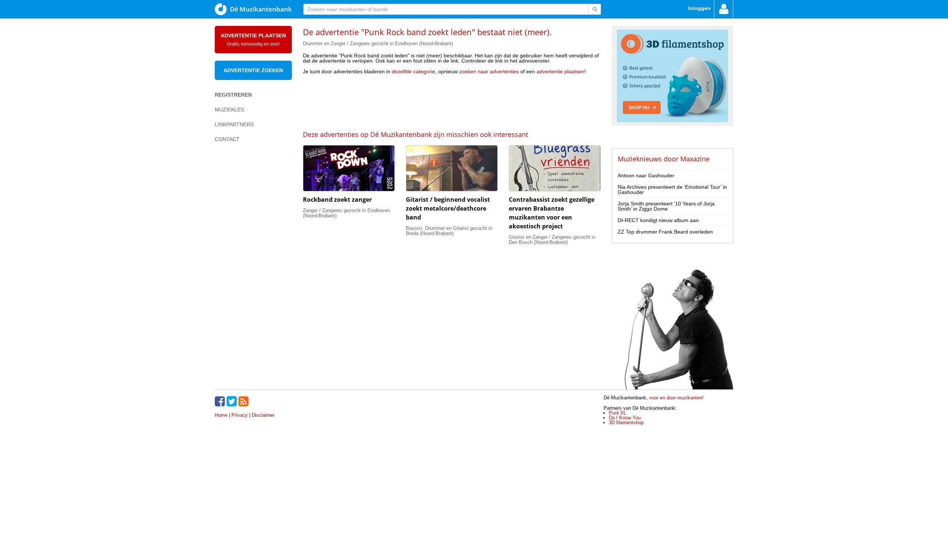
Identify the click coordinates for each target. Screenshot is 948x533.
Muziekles (229, 110)
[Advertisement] (452, 101)
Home (221, 415)
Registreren (233, 95)
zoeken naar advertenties (489, 71)
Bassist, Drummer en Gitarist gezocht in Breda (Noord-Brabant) (449, 230)
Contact (227, 139)
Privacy (239, 415)
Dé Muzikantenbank (261, 9)
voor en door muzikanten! (676, 397)
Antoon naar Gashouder (646, 175)
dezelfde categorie (413, 71)
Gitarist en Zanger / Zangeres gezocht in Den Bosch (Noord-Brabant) (552, 239)
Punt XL (617, 413)
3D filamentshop (626, 422)
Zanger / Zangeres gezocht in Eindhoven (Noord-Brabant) (346, 213)
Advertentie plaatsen (253, 40)
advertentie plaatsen (560, 71)
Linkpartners (234, 124)
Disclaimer (263, 415)
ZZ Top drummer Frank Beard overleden (665, 232)
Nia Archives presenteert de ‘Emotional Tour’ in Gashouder (672, 189)
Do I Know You (625, 417)
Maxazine (695, 158)
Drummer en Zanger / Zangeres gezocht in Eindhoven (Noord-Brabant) (378, 43)
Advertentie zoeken (253, 70)
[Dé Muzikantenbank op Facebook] (221, 401)
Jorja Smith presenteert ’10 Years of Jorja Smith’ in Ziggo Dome (666, 206)
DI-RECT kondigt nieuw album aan (658, 220)
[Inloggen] (723, 9)
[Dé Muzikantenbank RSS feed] (244, 401)
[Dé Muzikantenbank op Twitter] (232, 401)
